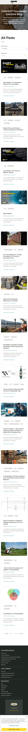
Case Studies (4, 685)
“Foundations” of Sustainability (13, 613)
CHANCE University (5, 660)
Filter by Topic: (4, 46)
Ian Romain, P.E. (12, 132)
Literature (3, 687)
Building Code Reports (6, 693)
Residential (20, 249)
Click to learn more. (14, 710)
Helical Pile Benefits (8, 249)
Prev (7, 633)
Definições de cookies (14, 725)
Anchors (6, 384)
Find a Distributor (5, 655)
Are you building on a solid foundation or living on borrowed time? (12, 256)
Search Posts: (4, 53)
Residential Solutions (6, 677)
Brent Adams (12, 174)
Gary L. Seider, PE (13, 434)
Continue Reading (8, 95)
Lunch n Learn (4, 662)
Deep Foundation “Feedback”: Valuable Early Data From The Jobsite (13, 522)
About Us (3, 671)
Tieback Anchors (15, 471)
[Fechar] (26, 716)
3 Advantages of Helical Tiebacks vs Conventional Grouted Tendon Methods (14, 478)
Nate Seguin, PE (12, 526)
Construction (7, 294)
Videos (2, 689)
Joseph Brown (12, 393)
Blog (2, 683)
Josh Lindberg (12, 303)
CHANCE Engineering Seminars (8, 659)
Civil (5, 77)
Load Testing (6, 123)
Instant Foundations (8, 339)
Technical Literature (6, 695)
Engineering (10, 77)
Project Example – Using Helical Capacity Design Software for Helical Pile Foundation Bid (13, 430)
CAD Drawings (4, 691)
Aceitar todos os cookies (14, 729)
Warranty (3, 664)
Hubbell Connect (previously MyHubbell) (10, 657)
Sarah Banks (11, 86)
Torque (22, 384)
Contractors (17, 120)
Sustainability (7, 471)
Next (21, 633)
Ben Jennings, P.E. (13, 350)
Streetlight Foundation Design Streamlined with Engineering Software (13, 346)
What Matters (18, 77)
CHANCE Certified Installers (7, 673)
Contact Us (3, 653)
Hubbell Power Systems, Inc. (7, 675)
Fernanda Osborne (13, 482)
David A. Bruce (12, 260)
